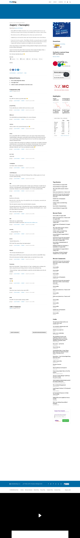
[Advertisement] (28, 320)
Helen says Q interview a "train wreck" (61, 192)
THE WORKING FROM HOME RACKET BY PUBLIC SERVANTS (61, 381)
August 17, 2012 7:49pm (30, 301)
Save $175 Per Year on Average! (60, 414)
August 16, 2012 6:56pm (30, 273)
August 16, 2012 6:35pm (30, 259)
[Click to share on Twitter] (16, 70)
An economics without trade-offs (60, 326)
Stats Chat (55, 369)
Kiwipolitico (55, 362)
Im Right (54, 291)
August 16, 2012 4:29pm (30, 128)
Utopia (54, 354)
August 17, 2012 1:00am (30, 283)
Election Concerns (57, 364)
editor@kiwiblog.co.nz (15, 483)
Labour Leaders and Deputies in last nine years (22, 84)
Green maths (56, 200)
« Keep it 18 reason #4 (14, 332)
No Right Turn (55, 324)
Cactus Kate (55, 395)
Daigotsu (11, 250)
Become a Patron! (56, 56)
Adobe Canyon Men (57, 361)
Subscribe (66, 74)
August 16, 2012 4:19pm (30, 119)
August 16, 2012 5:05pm (30, 224)
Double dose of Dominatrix (59, 198)
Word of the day (56, 347)
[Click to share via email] (10, 70)
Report (22, 100)
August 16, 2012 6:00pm (30, 245)
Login (11, 91)
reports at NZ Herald (18, 28)
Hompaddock (55, 348)
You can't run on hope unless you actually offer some (60, 322)
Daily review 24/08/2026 (58, 333)
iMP (10, 183)
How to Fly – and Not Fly (58, 343)
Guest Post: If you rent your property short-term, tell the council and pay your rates (61, 195)
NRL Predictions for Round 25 (60, 367)
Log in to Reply (17, 100)
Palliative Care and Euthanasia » (39, 332)
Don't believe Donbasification (59, 206)
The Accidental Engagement (59, 385)
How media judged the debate (18, 80)
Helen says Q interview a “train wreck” (61, 217)
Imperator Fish (56, 386)
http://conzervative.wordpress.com (31, 222)
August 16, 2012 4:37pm (30, 158)
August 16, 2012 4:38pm (30, 167)
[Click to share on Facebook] (13, 70)
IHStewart (12, 115)
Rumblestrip (55, 268)
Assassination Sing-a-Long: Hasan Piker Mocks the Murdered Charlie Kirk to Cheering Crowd (61, 352)
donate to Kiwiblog (61, 44)
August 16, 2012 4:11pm (30, 110)
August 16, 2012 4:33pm (30, 149)
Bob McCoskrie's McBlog (58, 373)
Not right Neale (14, 82)
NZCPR (54, 365)
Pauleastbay (12, 264)
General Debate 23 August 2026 (60, 186)
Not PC (54, 331)
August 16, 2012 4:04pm (30, 100)
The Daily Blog (56, 359)
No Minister (55, 345)
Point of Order (56, 341)
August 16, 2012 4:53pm (30, 213)
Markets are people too (58, 329)
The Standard (55, 334)
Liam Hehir (55, 400)
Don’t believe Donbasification (59, 242)
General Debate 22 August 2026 (60, 208)
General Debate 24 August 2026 (60, 184)
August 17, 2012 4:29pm (30, 292)
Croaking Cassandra (57, 378)
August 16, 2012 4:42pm (30, 178)
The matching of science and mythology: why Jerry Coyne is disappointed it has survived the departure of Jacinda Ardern (60, 338)
